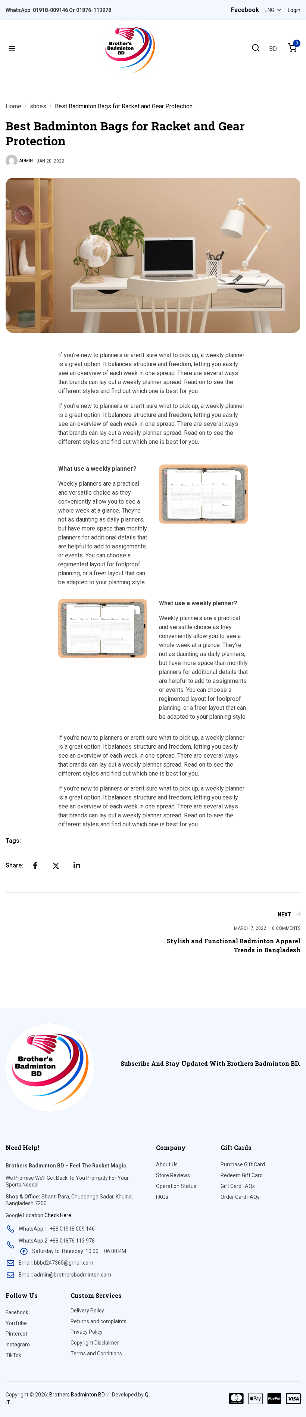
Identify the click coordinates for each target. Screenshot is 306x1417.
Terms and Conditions (96, 1353)
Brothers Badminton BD (77, 1395)
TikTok (13, 1355)
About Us (167, 1164)
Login (294, 10)
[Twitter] (56, 865)
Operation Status (176, 1186)
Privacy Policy (87, 1332)
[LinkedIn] (77, 865)
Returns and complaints (99, 1321)
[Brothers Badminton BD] (130, 48)
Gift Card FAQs (238, 1186)
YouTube (16, 1323)
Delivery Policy (87, 1311)
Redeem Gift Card (242, 1175)
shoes (38, 106)
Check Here (57, 1215)
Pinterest (16, 1334)
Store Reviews (173, 1175)
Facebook (17, 1312)
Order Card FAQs (240, 1197)
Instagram (18, 1345)
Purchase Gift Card (243, 1164)
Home (13, 106)
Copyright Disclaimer (95, 1343)
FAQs (162, 1197)
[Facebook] (35, 865)
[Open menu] (12, 49)
